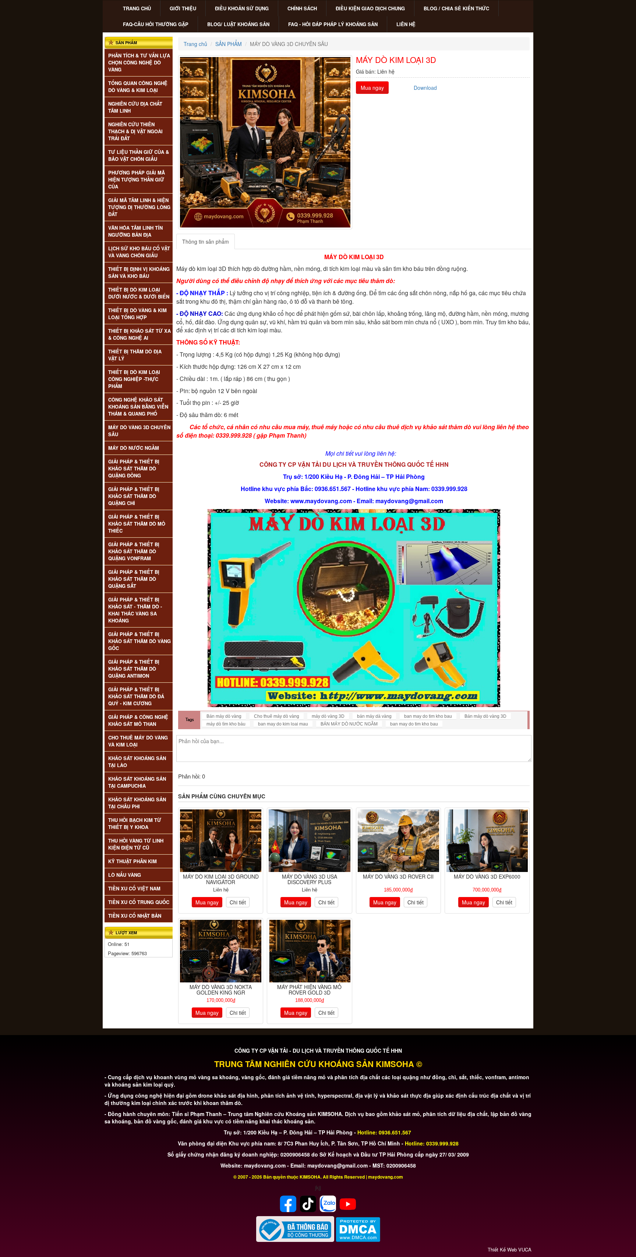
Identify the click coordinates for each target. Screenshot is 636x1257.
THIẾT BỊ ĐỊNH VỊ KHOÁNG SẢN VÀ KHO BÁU (139, 272)
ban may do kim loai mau (283, 724)
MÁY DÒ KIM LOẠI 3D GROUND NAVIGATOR (221, 879)
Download (425, 87)
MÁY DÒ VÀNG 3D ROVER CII (398, 876)
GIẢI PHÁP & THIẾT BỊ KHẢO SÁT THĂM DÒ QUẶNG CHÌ (133, 496)
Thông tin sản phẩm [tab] (205, 241)
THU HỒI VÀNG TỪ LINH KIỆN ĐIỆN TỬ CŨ (135, 844)
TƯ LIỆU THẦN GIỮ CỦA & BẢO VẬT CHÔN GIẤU (138, 155)
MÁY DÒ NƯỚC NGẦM (133, 447)
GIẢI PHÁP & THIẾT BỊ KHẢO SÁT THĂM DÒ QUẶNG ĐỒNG (133, 468)
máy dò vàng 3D (328, 716)
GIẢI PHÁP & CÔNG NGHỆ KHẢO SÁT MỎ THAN (138, 720)
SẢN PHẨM (228, 43)
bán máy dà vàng (374, 716)
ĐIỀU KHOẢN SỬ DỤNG (242, 8)
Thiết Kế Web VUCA (509, 1249)
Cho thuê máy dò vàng (276, 716)
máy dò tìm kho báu (225, 724)
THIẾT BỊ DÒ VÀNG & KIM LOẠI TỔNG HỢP (137, 314)
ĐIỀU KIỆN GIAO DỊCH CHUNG (370, 8)
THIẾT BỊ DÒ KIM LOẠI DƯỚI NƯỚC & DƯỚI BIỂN (138, 293)
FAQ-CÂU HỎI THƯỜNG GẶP (155, 24)
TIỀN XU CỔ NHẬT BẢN (134, 915)
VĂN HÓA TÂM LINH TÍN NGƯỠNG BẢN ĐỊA (135, 231)
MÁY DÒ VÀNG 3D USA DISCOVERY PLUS (309, 879)
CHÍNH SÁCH (302, 8)
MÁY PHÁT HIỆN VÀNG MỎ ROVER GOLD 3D (309, 989)
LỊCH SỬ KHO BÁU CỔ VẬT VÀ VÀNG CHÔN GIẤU (139, 252)
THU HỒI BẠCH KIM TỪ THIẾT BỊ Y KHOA (134, 823)
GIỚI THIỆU (183, 8)
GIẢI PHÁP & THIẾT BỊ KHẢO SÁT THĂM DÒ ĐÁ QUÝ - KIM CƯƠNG (136, 696)
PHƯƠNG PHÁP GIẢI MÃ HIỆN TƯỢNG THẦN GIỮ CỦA (136, 179)
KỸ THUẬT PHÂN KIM (132, 861)
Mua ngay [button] (372, 87)
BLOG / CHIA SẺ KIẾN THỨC (456, 8)
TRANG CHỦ (137, 8)
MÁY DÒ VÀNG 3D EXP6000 (487, 876)
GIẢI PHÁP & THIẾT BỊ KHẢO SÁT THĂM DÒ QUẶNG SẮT (133, 578)
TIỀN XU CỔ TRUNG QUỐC (138, 901)
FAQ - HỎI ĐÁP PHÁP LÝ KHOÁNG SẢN (333, 24)
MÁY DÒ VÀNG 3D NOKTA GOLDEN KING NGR (221, 989)
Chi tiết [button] (238, 902)
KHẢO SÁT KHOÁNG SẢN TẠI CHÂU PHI (137, 803)
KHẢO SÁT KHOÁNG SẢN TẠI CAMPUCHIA (137, 782)
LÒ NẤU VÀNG (124, 874)
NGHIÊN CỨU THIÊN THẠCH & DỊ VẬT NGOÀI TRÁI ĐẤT (135, 131)
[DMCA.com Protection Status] (358, 1228)
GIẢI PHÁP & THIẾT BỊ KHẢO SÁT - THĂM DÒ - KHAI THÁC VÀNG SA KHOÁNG (135, 610)
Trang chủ (195, 43)
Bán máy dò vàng (223, 716)
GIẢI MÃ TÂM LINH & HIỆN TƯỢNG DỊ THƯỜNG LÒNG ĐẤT (139, 207)
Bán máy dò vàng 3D (485, 716)
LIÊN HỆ (406, 24)
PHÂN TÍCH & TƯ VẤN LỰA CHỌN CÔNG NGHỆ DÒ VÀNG (139, 62)
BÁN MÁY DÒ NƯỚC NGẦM (349, 724)
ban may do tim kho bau (428, 716)
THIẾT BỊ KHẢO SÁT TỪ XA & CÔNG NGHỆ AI (139, 334)
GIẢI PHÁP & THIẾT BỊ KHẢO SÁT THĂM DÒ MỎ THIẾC (136, 523)
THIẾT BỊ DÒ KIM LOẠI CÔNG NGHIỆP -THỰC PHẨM (134, 378)
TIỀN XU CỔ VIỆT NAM (134, 888)
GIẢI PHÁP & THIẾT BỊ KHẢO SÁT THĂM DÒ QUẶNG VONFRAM (133, 551)
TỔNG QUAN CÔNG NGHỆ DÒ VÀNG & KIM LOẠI (137, 86)
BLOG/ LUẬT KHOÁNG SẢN (238, 24)
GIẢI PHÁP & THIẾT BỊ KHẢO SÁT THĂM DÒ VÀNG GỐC (139, 641)
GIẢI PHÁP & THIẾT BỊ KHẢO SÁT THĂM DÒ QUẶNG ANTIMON (133, 668)
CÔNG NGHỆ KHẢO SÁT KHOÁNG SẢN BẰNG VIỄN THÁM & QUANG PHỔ (138, 406)
